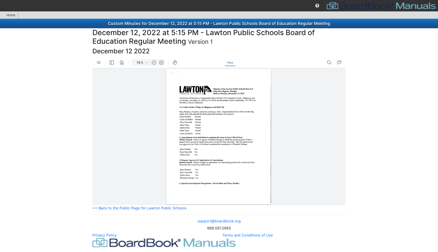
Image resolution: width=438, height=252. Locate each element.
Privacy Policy (104, 235)
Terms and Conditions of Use (247, 235)
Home (11, 15)
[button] (317, 5)
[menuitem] (317, 5)
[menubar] (219, 5)
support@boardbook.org (219, 221)
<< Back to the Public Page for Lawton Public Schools (139, 208)
